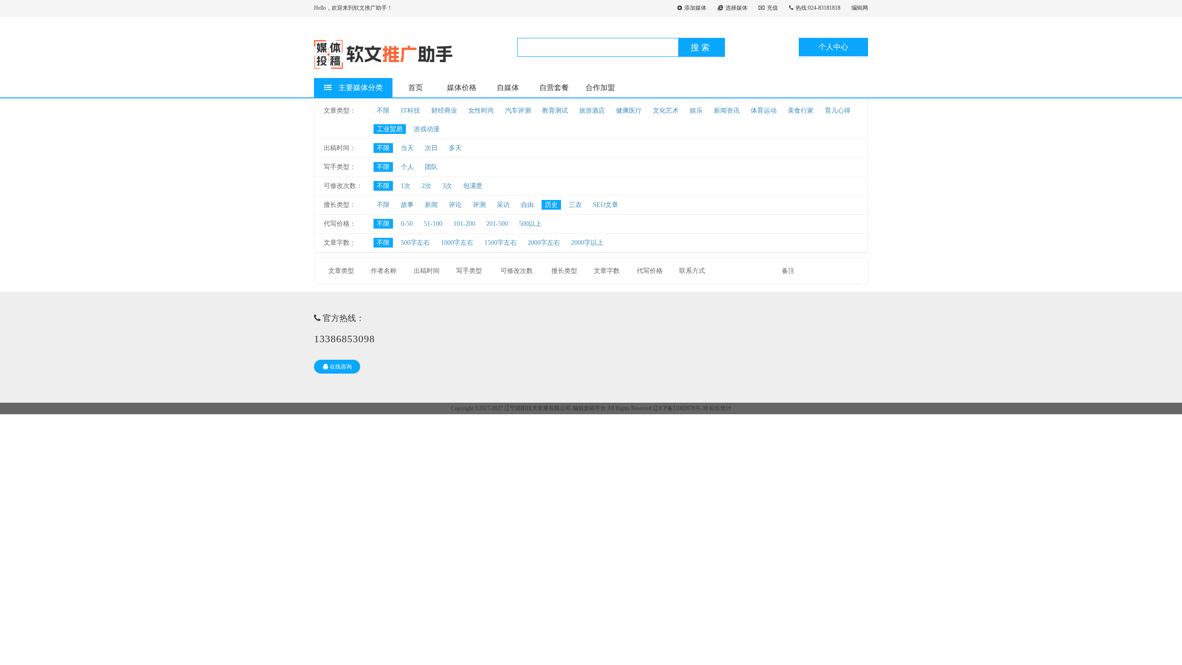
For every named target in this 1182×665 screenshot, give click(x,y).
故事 (407, 204)
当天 (407, 148)
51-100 (433, 223)
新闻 (431, 204)
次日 (431, 148)
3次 (447, 185)
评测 (479, 204)
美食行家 (801, 110)
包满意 (472, 185)
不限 (383, 110)
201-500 (497, 223)
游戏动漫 (427, 129)
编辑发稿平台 (589, 408)
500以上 (530, 223)
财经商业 (444, 110)
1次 (405, 185)
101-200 (464, 223)
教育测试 (555, 110)
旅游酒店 (592, 110)
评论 (455, 204)
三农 (575, 204)
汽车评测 (518, 110)
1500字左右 (500, 242)
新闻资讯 (727, 110)
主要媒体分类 (360, 87)
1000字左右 (457, 242)
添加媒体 (695, 8)
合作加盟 (600, 87)
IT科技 (410, 110)
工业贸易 (390, 129)
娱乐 (696, 110)
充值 (772, 8)
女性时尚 (481, 110)
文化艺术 (666, 110)
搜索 (701, 47)
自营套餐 (554, 87)
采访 (503, 204)
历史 (551, 204)
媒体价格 (461, 87)
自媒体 (508, 87)
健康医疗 (629, 110)
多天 (455, 148)
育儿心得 (837, 110)
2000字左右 (544, 242)
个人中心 (833, 47)
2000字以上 (587, 242)
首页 (415, 87)
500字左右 (415, 242)
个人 (407, 166)
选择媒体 (736, 8)
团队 (431, 166)
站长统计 (720, 408)
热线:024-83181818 (818, 8)
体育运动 (764, 110)
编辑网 (859, 8)
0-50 (407, 223)
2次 (426, 185)
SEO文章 (605, 204)
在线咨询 (340, 366)
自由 (527, 204)
